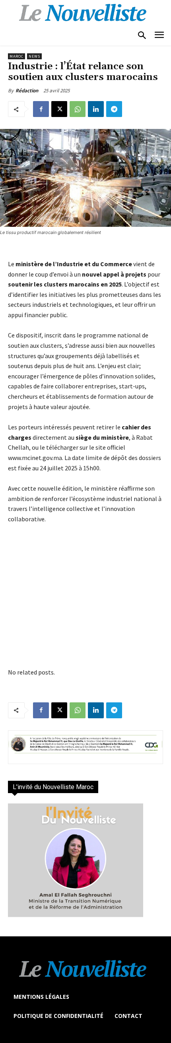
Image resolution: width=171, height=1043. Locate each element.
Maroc (16, 56)
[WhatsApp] (78, 109)
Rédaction (27, 90)
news (34, 56)
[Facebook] (41, 109)
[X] (59, 109)
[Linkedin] (96, 109)
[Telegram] (114, 109)
